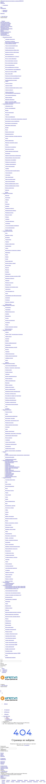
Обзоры (2, 769)
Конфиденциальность (4, 775)
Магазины (5, 11)
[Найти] (1, 667)
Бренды (2, 755)
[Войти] (1, 689)
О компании (5, 5)
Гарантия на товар (4, 768)
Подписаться (3, 749)
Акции (1, 754)
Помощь (2, 763)
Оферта (2, 776)
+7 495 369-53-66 (3, 16)
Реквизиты (5, 10)
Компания (2, 756)
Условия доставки (4, 767)
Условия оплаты (3, 765)
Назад (7, 717)
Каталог (2, 753)
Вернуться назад (20, 745)
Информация (3, 759)
